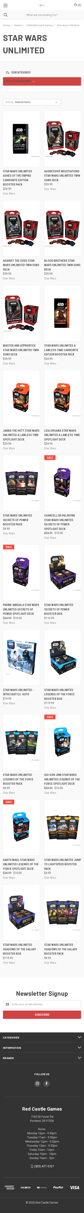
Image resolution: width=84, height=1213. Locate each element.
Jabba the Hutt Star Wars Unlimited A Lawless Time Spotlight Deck (21, 435)
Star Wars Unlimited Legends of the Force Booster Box (59, 694)
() (79, 5)
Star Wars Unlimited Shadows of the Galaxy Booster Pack (60, 949)
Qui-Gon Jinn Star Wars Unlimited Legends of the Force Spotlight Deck (62, 779)
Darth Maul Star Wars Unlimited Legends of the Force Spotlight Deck (21, 864)
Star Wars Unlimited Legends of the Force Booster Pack (18, 779)
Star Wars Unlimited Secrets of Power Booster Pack (17, 520)
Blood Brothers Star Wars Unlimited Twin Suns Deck (62, 265)
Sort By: (9, 102)
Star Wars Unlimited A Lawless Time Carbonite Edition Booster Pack (61, 350)
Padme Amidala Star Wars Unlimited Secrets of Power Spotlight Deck (21, 609)
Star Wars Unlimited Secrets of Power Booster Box (58, 609)
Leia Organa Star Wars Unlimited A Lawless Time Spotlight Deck (62, 435)
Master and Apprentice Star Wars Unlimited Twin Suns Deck (21, 350)
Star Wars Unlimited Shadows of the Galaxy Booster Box (19, 949)
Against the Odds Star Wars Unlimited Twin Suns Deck (21, 265)
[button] (22, 72)
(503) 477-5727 (44, 1166)
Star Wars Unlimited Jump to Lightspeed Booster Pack (62, 864)
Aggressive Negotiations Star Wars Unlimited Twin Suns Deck (62, 176)
